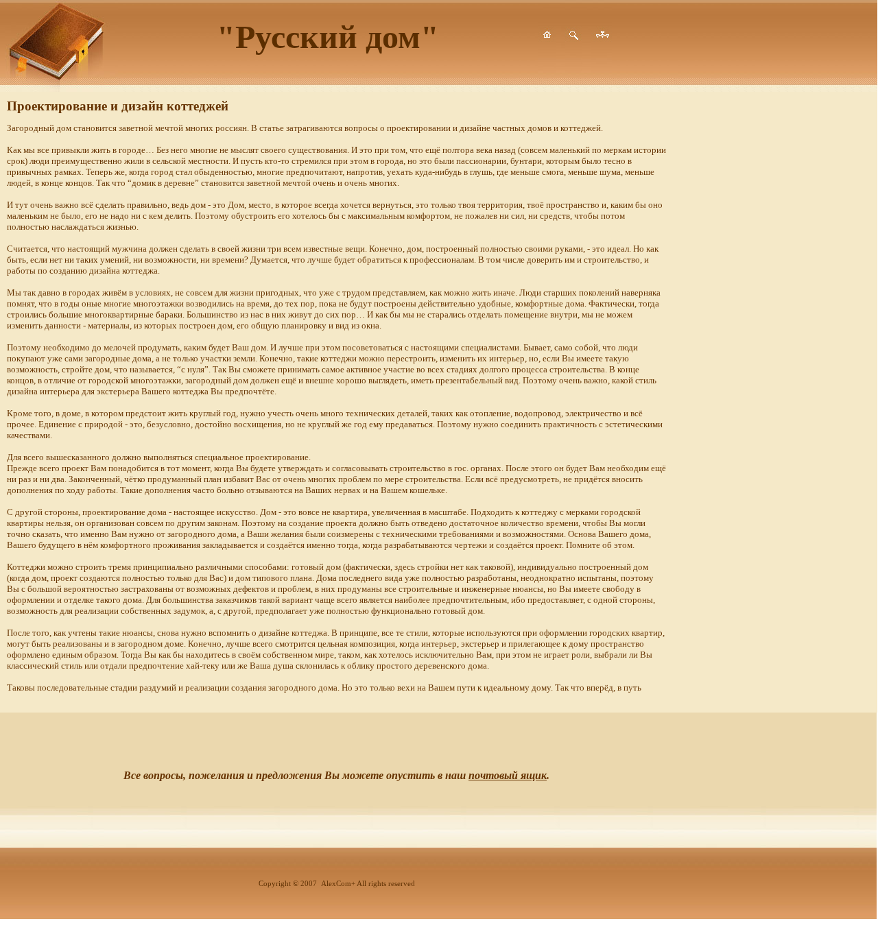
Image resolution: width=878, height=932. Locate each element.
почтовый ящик (507, 775)
